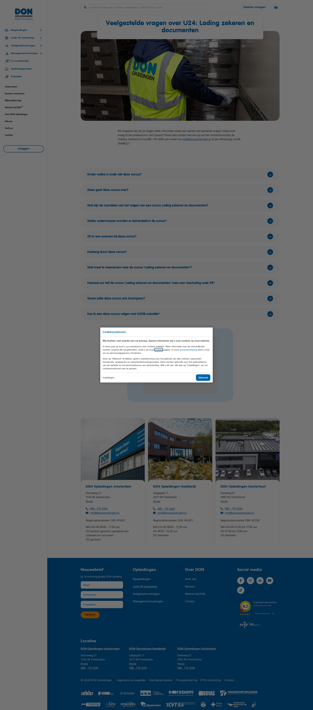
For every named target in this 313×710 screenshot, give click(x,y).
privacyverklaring (188, 349)
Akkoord (203, 377)
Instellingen (108, 377)
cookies (159, 349)
